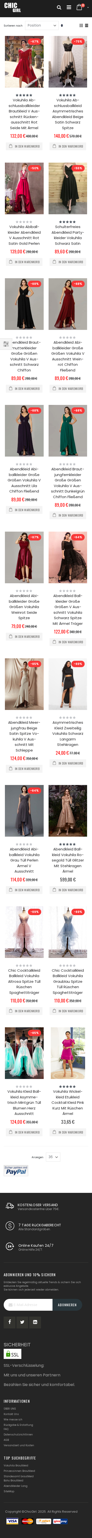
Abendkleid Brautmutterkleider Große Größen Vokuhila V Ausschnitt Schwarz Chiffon (24, 356)
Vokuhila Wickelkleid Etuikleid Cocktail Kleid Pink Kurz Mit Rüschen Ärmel (68, 1102)
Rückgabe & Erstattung (18, 1425)
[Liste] (86, 26)
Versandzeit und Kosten (19, 1445)
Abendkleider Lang (15, 1486)
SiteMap (9, 1491)
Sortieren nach (13, 26)
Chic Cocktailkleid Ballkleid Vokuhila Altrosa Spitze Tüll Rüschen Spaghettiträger (24, 981)
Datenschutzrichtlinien (18, 1434)
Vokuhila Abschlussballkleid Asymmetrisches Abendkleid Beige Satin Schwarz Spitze (67, 113)
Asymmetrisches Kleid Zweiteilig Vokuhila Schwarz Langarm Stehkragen (67, 733)
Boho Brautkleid (13, 1480)
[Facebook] (9, 1322)
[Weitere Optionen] (16, 1170)
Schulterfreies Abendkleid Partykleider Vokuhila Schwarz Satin (68, 235)
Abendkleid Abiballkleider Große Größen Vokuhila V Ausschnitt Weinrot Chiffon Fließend (67, 356)
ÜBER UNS (10, 1409)
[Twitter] (22, 1322)
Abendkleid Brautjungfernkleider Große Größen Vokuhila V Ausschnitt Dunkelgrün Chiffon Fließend (68, 482)
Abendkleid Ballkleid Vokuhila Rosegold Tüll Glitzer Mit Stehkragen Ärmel (68, 860)
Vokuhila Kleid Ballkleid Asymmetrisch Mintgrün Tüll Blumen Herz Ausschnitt (24, 1102)
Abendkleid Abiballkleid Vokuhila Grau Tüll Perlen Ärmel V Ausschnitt (24, 860)
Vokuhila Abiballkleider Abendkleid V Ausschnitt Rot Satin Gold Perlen (24, 235)
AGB (6, 1440)
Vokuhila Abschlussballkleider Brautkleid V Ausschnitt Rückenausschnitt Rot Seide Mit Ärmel (24, 113)
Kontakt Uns (11, 1414)
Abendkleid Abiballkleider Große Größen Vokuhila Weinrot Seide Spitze (24, 606)
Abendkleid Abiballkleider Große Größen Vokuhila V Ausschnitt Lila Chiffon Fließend (24, 480)
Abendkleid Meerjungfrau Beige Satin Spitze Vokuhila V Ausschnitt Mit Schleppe (24, 736)
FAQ (6, 1429)
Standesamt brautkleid (19, 1476)
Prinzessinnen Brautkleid (19, 1471)
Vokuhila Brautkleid (16, 1465)
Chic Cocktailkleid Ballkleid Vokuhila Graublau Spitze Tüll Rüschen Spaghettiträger (68, 981)
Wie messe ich (13, 1419)
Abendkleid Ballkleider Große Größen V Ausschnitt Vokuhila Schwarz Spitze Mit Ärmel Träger (68, 609)
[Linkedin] (35, 1322)
